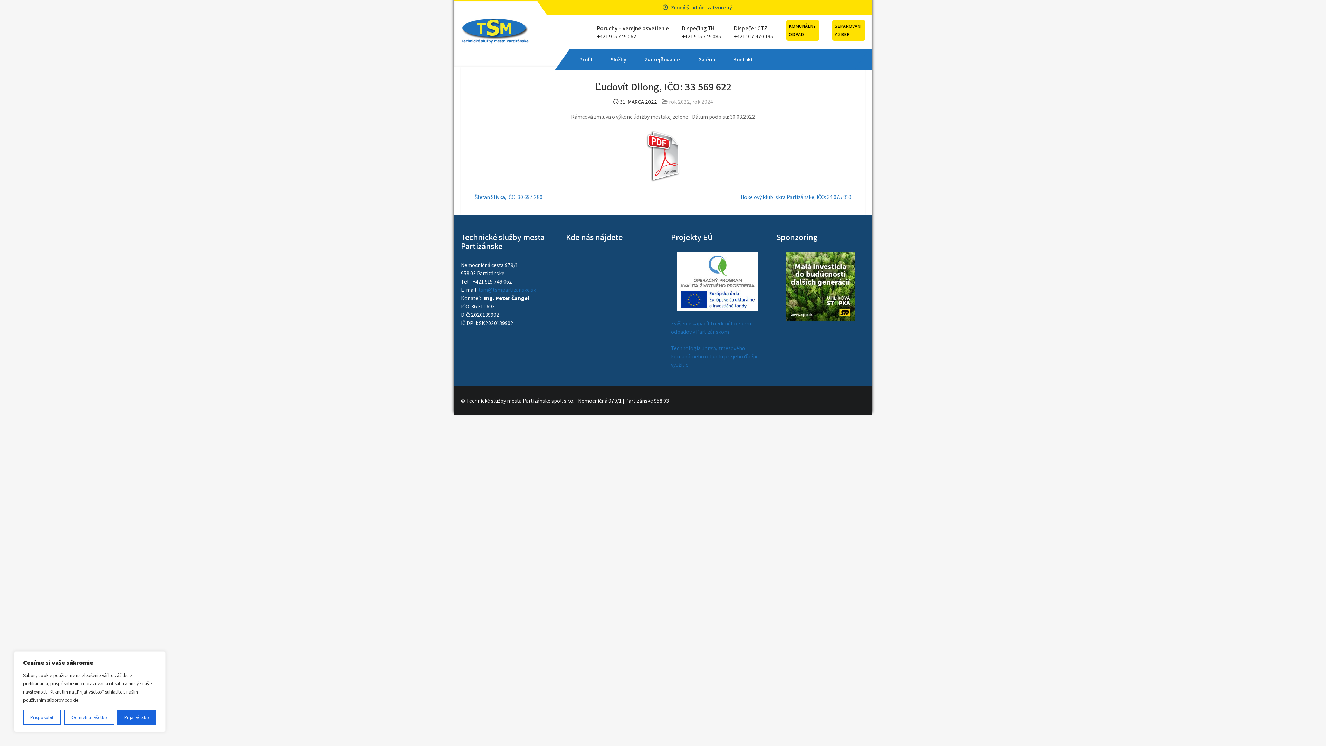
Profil (585, 59)
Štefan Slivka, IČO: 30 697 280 (508, 197)
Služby (618, 59)
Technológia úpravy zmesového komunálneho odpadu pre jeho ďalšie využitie (715, 357)
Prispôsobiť (42, 717)
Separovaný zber (848, 30)
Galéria (706, 59)
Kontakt (743, 59)
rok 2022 (679, 101)
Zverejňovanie (662, 59)
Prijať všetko (136, 717)
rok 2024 (702, 101)
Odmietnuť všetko (89, 717)
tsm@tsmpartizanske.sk (507, 290)
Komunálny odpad (802, 30)
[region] (90, 691)
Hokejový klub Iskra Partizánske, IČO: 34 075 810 (796, 197)
